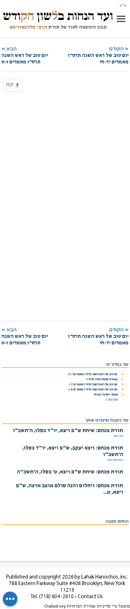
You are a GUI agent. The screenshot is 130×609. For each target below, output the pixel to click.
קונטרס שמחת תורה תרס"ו (102, 379)
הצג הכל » (111, 399)
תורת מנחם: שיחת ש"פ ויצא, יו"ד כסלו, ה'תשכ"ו (68, 431)
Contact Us (90, 597)
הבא (24, 55)
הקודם (98, 55)
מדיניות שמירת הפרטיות (88, 606)
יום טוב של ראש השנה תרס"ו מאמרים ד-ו (93, 384)
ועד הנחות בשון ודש (58, 16)
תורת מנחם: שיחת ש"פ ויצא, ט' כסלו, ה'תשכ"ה (70, 472)
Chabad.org (55, 606)
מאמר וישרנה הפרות (106, 394)
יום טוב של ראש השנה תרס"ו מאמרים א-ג (93, 389)
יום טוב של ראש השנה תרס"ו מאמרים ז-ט (93, 374)
